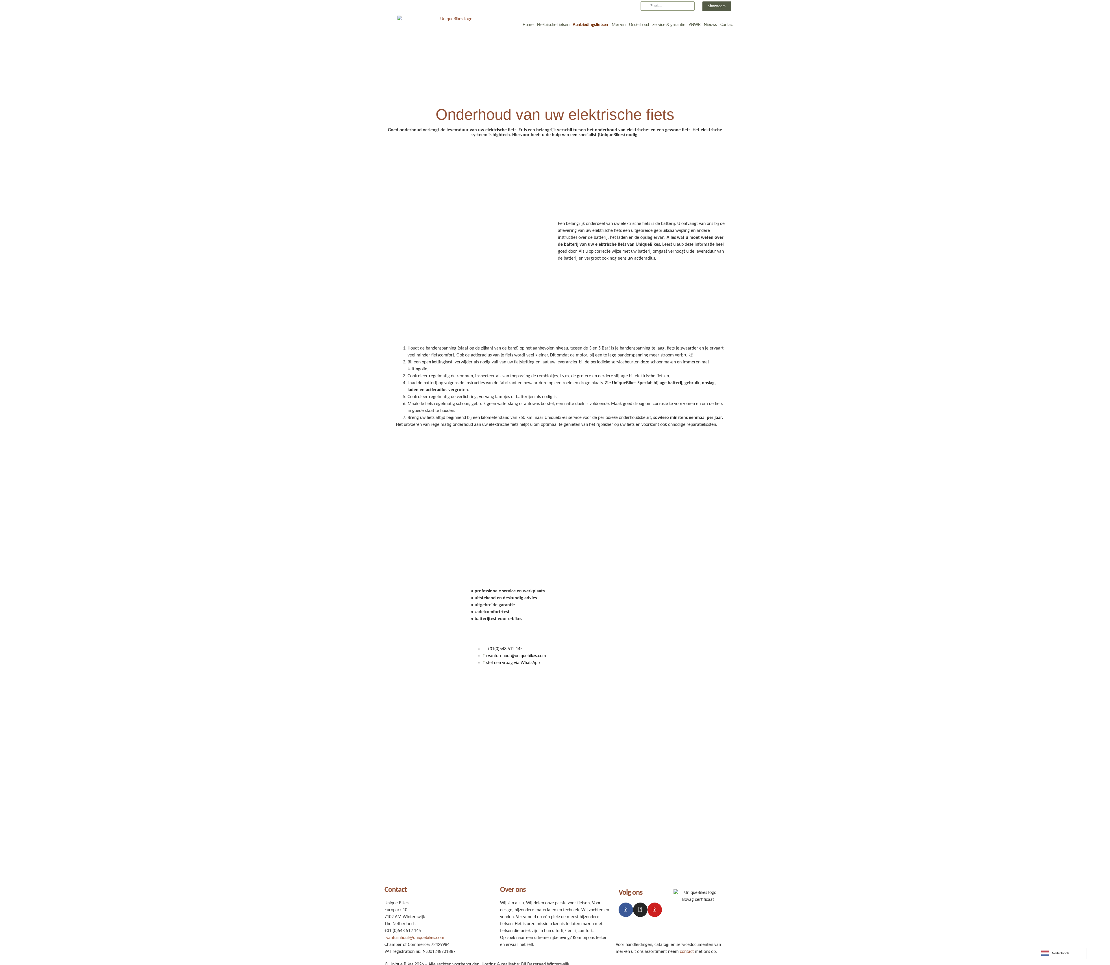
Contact (727, 25)
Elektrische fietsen (553, 25)
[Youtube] (655, 910)
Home (528, 25)
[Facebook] (626, 910)
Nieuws (710, 25)
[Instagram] (640, 910)
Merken (619, 25)
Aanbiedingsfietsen (590, 25)
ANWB (694, 25)
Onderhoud (639, 25)
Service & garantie (668, 25)
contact (687, 951)
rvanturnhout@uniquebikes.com (414, 938)
